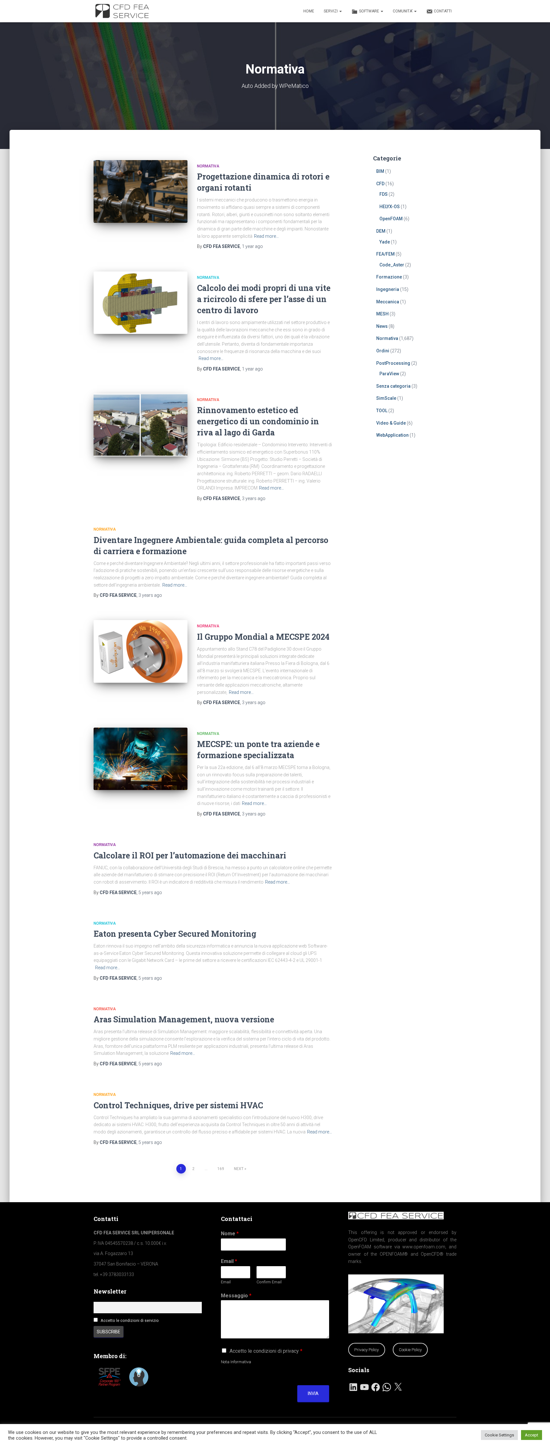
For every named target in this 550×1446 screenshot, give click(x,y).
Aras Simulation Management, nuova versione (184, 1019)
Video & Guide (391, 423)
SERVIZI (331, 11)
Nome (230, 1234)
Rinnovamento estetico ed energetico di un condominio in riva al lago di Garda (258, 421)
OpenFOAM (391, 218)
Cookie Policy (410, 1349)
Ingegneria (387, 289)
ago (252, 246)
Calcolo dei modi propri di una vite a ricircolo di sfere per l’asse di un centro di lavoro (263, 299)
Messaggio (236, 1296)
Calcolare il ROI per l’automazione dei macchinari (190, 855)
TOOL (381, 410)
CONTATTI (443, 11)
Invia (313, 1393)
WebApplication (392, 435)
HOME (308, 11)
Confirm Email (269, 1282)
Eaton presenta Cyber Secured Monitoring (175, 933)
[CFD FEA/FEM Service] (124, 11)
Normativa (208, 166)
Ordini (382, 350)
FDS (383, 194)
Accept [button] (531, 1435)
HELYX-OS (389, 206)
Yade (384, 241)
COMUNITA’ (403, 11)
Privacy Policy (366, 1349)
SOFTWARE (369, 11)
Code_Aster (391, 264)
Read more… (266, 236)
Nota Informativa (236, 1361)
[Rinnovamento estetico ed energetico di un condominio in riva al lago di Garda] (140, 425)
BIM (380, 171)
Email (229, 1261)
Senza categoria (393, 386)
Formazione (389, 276)
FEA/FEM (385, 254)
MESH (382, 313)
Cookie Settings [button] (499, 1435)
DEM (380, 231)
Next (238, 1169)
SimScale (386, 398)
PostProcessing (393, 363)
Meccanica (387, 301)
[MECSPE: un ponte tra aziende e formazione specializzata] (140, 759)
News (382, 326)
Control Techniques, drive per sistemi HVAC (178, 1105)
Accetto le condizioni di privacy (265, 1351)
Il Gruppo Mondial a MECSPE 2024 (263, 636)
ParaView (389, 373)
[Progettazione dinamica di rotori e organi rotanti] (140, 191)
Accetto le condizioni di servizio (130, 1320)
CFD (380, 183)
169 (220, 1169)
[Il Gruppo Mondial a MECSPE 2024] (140, 651)
